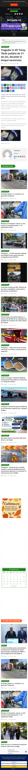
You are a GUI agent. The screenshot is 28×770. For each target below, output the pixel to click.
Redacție (5, 63)
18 (4, 581)
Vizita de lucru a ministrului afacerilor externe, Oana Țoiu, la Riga (14, 745)
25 (4, 584)
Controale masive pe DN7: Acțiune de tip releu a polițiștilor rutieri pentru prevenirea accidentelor (13, 289)
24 (23, 581)
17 (23, 579)
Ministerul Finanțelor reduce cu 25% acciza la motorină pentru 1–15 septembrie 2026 (13, 225)
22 (17, 581)
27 (10, 584)
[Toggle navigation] (14, 34)
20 (10, 581)
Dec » (15, 586)
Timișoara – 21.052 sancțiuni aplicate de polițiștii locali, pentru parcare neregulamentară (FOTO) (14, 255)
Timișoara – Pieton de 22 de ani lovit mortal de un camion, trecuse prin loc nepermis (14, 349)
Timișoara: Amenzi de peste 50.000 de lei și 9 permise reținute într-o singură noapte (14, 408)
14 (14, 579)
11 (4, 579)
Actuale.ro (14, 20)
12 (7, 579)
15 (17, 579)
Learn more (14, 4)
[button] (26, 751)
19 (7, 581)
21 (14, 581)
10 (23, 577)
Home (3, 40)
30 (20, 584)
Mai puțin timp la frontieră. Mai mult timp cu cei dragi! (13, 439)
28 (14, 584)
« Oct (12, 586)
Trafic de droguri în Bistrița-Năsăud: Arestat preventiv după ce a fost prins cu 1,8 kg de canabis (14, 379)
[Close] (26, 3)
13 (10, 579)
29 (17, 584)
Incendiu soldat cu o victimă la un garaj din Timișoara (12, 195)
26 (7, 584)
